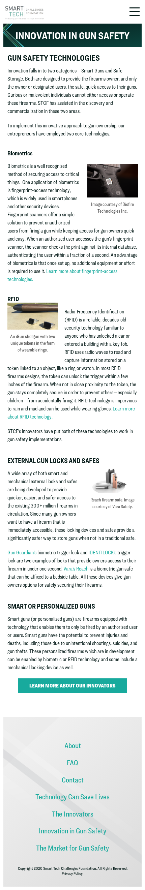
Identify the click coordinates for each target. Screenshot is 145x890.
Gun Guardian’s (21, 552)
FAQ (72, 762)
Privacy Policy (72, 873)
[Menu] (135, 11)
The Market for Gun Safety (72, 848)
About (72, 745)
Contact (73, 780)
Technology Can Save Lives (72, 796)
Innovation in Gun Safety (72, 830)
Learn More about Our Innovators (72, 685)
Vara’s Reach (75, 568)
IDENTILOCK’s (102, 552)
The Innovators (72, 814)
